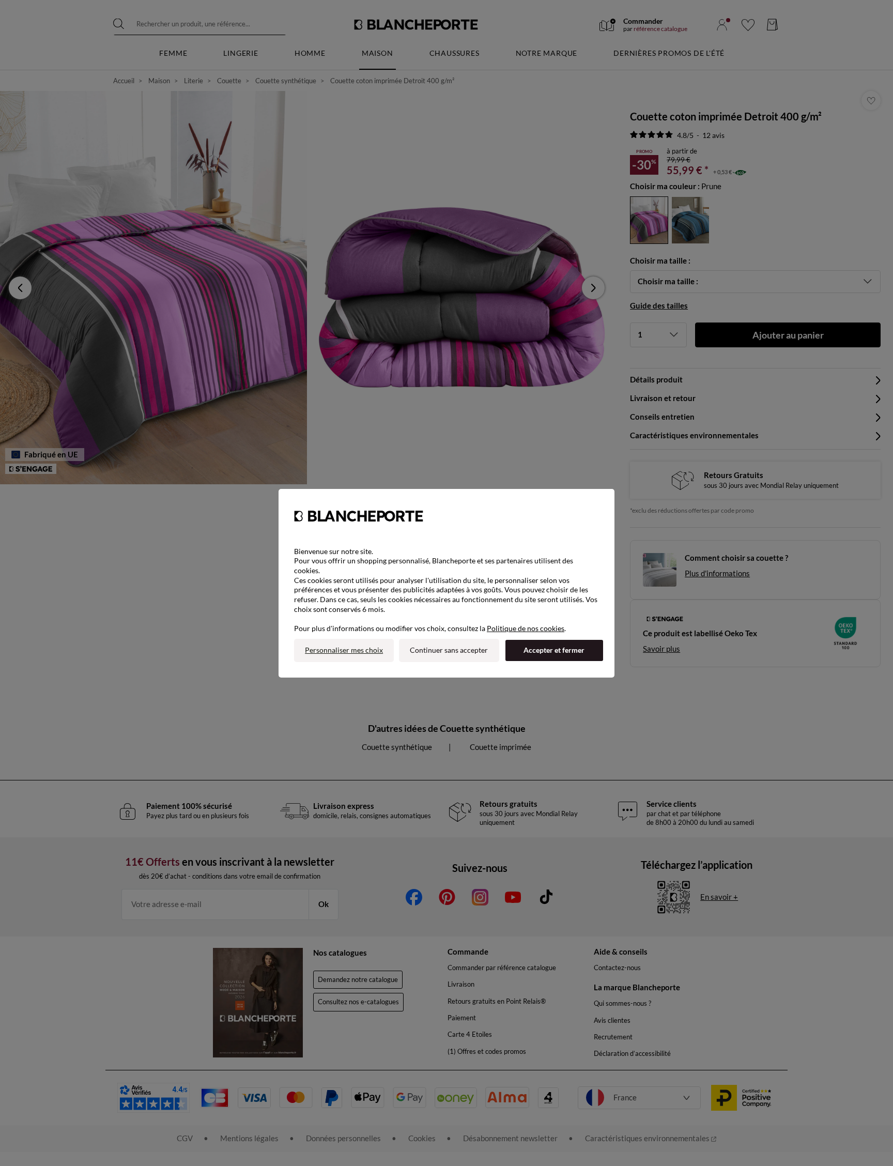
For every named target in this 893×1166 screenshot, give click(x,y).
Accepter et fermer (554, 650)
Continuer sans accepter (449, 650)
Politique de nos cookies (525, 628)
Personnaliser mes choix (344, 650)
